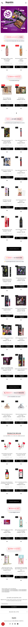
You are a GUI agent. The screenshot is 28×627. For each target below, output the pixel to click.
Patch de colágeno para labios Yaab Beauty (7, 530)
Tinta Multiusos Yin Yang (7, 229)
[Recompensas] (3, 624)
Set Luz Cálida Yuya (7, 98)
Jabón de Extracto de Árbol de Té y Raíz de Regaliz (21, 530)
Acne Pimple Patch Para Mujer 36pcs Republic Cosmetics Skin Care (21, 568)
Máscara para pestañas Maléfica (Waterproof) (7, 280)
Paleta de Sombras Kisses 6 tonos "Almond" (7, 415)
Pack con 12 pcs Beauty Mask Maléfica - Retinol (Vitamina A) (7, 368)
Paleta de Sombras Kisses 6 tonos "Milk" (21, 415)
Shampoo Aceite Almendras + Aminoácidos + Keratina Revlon (7, 482)
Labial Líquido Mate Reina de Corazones (21, 338)
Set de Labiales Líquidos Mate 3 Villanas (7, 338)
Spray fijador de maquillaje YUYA (21, 230)
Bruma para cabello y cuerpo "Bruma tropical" (7, 59)
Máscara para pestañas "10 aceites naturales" (7, 141)
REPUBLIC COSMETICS (9, 3)
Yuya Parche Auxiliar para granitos (21, 200)
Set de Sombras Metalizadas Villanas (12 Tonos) (21, 309)
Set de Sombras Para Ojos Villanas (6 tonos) (21, 278)
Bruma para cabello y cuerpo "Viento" (21, 59)
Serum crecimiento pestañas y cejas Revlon (21, 482)
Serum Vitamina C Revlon (21, 453)
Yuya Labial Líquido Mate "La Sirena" (21, 141)
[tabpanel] (7, 98)
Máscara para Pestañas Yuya (7, 170)
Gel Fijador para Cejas (7, 200)
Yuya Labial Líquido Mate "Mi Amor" (21, 171)
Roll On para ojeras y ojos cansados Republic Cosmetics (7, 568)
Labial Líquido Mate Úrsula (7, 308)
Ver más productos (14, 249)
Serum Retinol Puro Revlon (7, 453)
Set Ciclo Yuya (21, 98)
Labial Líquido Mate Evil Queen (21, 368)
